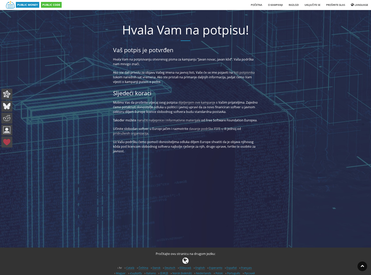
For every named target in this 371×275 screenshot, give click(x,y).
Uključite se (312, 5)
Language (361, 5)
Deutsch (170, 268)
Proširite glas (335, 5)
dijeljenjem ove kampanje (196, 102)
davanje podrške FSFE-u (206, 129)
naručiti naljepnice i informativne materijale (168, 120)
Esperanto (215, 268)
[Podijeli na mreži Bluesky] (6, 106)
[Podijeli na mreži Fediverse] (6, 94)
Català (130, 268)
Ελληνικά (185, 268)
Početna (256, 5)
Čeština (143, 268)
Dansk (156, 268)
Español (231, 268)
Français (246, 268)
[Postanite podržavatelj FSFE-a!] (6, 141)
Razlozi (294, 5)
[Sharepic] (6, 130)
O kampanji (275, 5)
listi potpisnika (244, 72)
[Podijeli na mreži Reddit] (6, 118)
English (200, 268)
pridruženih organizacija (130, 133)
